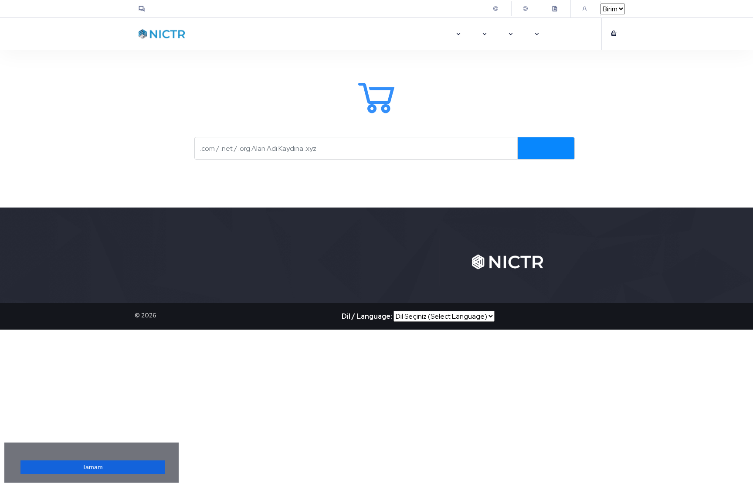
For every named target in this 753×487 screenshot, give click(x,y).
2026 (148, 315)
